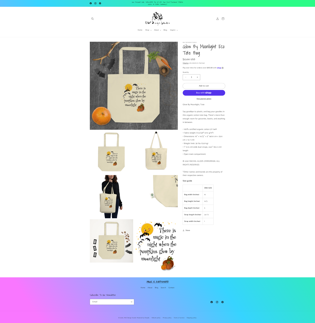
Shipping (185, 63)
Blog (156, 287)
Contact (171, 287)
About (150, 287)
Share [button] (188, 230)
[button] (92, 18)
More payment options (204, 99)
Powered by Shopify (143, 318)
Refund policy (156, 318)
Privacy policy (167, 318)
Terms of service (179, 318)
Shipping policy (192, 318)
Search (163, 287)
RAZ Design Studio (130, 318)
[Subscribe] (131, 302)
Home (143, 287)
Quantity (186, 72)
